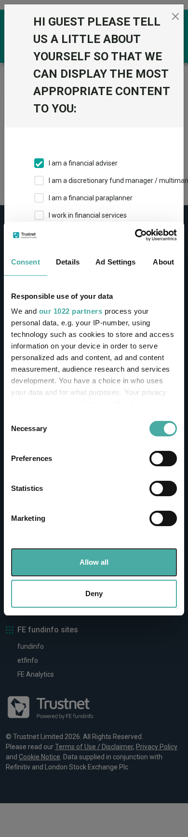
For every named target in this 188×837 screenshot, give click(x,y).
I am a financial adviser (83, 163)
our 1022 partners (71, 311)
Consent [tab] (25, 262)
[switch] (163, 458)
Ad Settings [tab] (115, 262)
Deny (94, 593)
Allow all (94, 562)
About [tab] (163, 262)
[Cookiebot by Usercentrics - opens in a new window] (135, 235)
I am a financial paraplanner (91, 198)
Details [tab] (68, 262)
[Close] (175, 16)
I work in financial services (88, 215)
